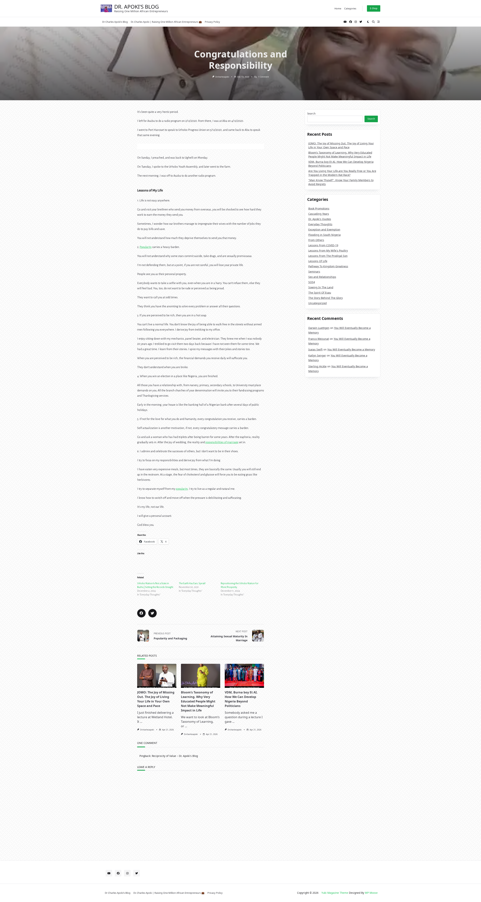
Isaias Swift (315, 349)
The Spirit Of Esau (319, 292)
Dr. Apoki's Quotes (319, 219)
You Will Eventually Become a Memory (351, 349)
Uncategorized (317, 303)
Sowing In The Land (320, 287)
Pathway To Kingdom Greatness (328, 266)
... (141, 722)
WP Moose (371, 892)
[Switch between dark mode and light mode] (368, 21)
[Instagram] (356, 21)
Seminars (314, 271)
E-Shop (373, 8)
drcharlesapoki (222, 76)
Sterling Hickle (317, 366)
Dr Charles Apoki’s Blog (115, 21)
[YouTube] (345, 21)
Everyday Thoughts (320, 224)
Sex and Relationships (322, 277)
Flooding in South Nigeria (324, 235)
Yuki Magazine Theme (334, 892)
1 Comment (263, 76)
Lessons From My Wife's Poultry (328, 250)
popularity (182, 488)
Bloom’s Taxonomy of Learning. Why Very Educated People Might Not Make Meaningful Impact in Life (198, 701)
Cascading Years (318, 214)
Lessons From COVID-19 (323, 245)
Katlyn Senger (317, 355)
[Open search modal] (373, 21)
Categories (350, 8)
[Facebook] (350, 21)
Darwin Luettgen (318, 328)
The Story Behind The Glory (325, 298)
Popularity (146, 247)
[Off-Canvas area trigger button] (378, 21)
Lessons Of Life (317, 261)
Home (337, 8)
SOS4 (311, 282)
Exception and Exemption (324, 229)
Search (311, 113)
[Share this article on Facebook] (141, 613)
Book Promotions (318, 208)
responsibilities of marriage (221, 442)
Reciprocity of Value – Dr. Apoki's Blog (175, 756)
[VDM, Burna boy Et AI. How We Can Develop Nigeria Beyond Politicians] (244, 676)
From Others (316, 240)
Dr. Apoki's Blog (136, 6)
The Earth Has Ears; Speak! (192, 583)
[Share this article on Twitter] (152, 613)
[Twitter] (360, 21)
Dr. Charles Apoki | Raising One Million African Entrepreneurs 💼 (166, 21)
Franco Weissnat (318, 339)
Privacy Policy (212, 21)
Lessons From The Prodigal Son (328, 256)
